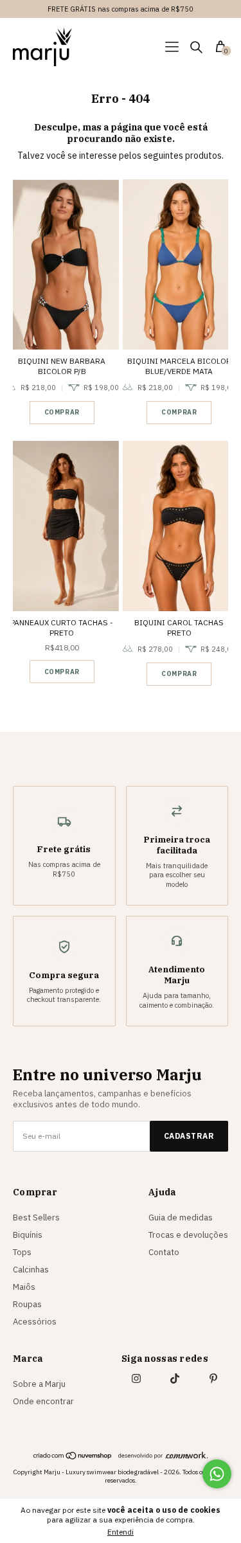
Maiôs (24, 1286)
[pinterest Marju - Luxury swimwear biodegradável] (213, 1378)
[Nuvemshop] (73, 1457)
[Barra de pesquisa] (196, 48)
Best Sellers (36, 1217)
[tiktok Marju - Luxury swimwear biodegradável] (175, 1378)
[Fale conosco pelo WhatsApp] (216, 1473)
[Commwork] (163, 1455)
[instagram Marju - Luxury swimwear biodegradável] (136, 1378)
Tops (22, 1252)
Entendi (120, 1532)
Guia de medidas (180, 1217)
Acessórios (35, 1321)
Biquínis (27, 1234)
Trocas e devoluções (188, 1234)
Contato (163, 1252)
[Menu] (174, 48)
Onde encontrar (43, 1401)
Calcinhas (31, 1269)
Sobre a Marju (39, 1383)
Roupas (27, 1304)
